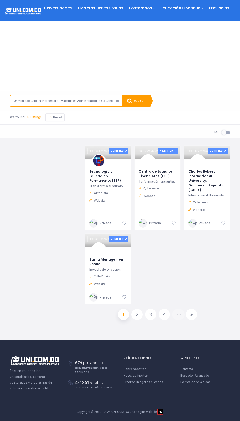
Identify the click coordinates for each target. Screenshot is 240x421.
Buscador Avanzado (194, 375)
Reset (57, 117)
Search (139, 100)
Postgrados (140, 8)
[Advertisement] (120, 56)
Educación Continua (181, 8)
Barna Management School (107, 261)
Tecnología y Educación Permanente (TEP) (105, 176)
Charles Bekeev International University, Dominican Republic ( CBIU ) (206, 180)
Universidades (58, 8)
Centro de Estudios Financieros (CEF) (156, 173)
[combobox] (66, 100)
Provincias (219, 8)
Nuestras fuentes (136, 375)
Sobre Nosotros (135, 369)
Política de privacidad (195, 382)
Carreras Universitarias (100, 8)
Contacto (186, 369)
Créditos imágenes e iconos (143, 382)
